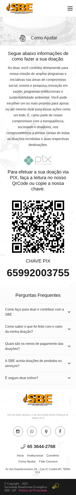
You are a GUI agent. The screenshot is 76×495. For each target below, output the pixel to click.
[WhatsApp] (32, 431)
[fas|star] (55, 487)
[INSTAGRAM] (18, 431)
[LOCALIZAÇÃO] (46, 431)
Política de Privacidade (33, 490)
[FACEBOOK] (60, 431)
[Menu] (70, 8)
